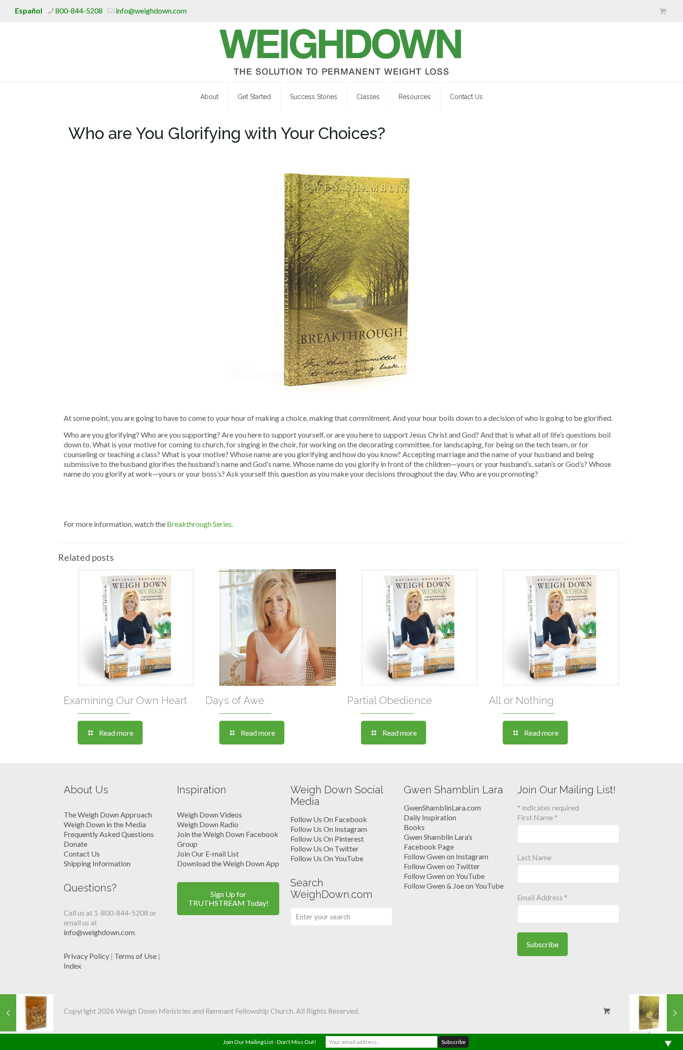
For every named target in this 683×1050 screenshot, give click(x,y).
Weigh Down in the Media (105, 824)
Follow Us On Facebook (328, 819)
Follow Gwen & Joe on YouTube (454, 885)
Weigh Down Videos (209, 814)
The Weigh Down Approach (108, 814)
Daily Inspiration (430, 817)
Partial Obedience (389, 700)
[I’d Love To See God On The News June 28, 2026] (26, 1012)
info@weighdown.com (151, 10)
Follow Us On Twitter (324, 848)
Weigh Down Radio (207, 824)
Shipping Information (97, 863)
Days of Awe (234, 700)
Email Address (542, 897)
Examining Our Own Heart (125, 700)
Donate (75, 843)
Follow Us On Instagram (328, 828)
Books (414, 827)
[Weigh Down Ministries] (341, 52)
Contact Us (82, 853)
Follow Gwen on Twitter (442, 866)
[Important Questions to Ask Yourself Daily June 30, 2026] (656, 1012)
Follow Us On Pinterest (327, 838)
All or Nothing (521, 700)
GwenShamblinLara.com (442, 807)
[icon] (662, 11)
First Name (537, 817)
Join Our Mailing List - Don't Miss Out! (269, 1041)
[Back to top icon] (638, 1031)
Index (72, 965)
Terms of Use (135, 955)
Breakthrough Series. (201, 523)
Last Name (534, 857)
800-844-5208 (79, 10)
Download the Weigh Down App (228, 863)
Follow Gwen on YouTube (444, 875)
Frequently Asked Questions (109, 834)
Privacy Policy (86, 955)
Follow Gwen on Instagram (446, 856)
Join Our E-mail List (208, 853)
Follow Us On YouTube (326, 858)
